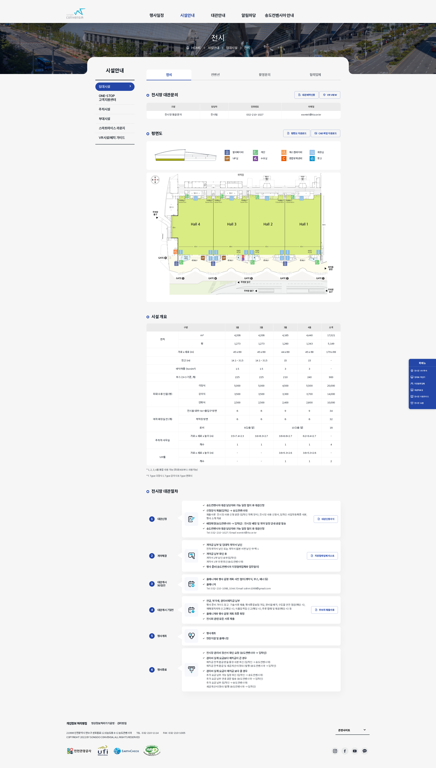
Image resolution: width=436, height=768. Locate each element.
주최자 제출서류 (326, 609)
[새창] (151, 751)
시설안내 (187, 15)
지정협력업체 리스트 (324, 555)
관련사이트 (344, 730)
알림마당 (249, 15)
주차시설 (104, 109)
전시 (218, 38)
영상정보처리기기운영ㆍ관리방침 (108, 723)
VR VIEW (332, 94)
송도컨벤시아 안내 (279, 15)
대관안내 (218, 15)
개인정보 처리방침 (76, 723)
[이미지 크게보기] (243, 301)
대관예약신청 (308, 94)
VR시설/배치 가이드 (112, 137)
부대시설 (104, 119)
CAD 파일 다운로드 (327, 133)
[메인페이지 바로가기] (75, 14)
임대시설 (104, 86)
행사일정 (157, 15)
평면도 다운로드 (299, 133)
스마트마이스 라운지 (112, 128)
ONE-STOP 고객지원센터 (107, 98)
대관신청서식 (328, 519)
